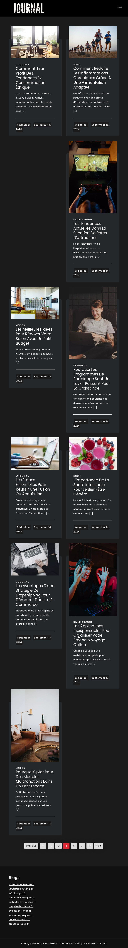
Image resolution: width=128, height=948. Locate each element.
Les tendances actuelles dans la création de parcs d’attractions (90, 230)
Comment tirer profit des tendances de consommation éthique (30, 78)
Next (98, 845)
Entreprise (22, 475)
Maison (20, 325)
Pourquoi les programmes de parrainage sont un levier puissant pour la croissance (91, 379)
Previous (31, 845)
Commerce (22, 64)
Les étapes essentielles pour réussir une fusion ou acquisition (33, 487)
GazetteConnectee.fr (21, 884)
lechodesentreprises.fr (22, 902)
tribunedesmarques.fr (22, 897)
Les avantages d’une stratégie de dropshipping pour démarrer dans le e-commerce (35, 595)
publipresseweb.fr (19, 919)
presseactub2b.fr (19, 923)
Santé (77, 64)
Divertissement (82, 219)
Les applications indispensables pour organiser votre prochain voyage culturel (92, 635)
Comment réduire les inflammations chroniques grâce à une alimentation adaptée (92, 78)
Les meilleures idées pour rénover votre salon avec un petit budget (34, 336)
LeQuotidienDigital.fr (21, 888)
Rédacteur (23, 125)
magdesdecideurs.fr (21, 906)
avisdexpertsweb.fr (20, 910)
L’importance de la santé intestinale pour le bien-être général (91, 487)
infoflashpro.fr (17, 893)
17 (90, 845)
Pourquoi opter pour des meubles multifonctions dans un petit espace (34, 779)
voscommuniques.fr (21, 915)
